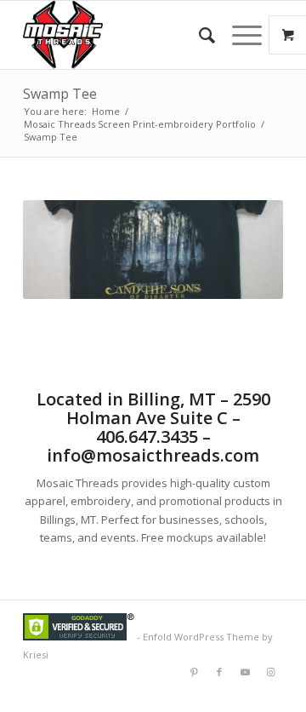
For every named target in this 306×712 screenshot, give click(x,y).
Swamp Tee (60, 93)
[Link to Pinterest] (194, 672)
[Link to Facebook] (219, 672)
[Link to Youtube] (245, 672)
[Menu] (238, 35)
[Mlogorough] (127, 35)
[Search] (198, 35)
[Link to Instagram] (270, 672)
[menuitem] (198, 35)
